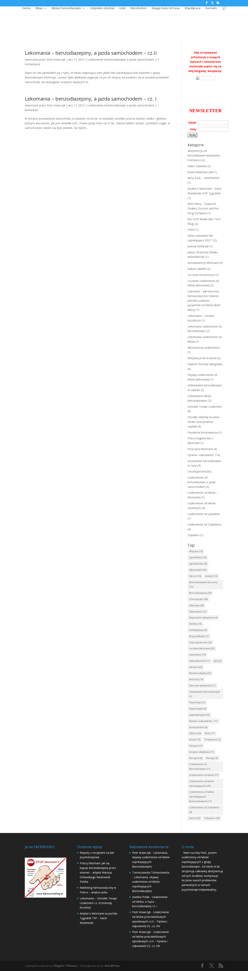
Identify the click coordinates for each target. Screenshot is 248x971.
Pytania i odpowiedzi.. (201, 455)
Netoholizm (139, 8)
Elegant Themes (65, 966)
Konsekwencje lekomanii (203, 263)
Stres (210, 733)
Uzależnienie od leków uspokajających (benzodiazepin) (201, 796)
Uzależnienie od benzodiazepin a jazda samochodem (121, 59)
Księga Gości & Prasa (166, 8)
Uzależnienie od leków (203, 775)
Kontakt (211, 8)
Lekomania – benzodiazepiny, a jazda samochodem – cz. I (91, 98)
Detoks (195, 623)
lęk (217, 661)
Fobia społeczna (200, 642)
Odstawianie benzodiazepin (204, 694)
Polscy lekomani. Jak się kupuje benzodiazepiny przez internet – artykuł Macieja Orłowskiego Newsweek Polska (98, 872)
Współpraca (193, 8)
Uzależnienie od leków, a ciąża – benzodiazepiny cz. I (150, 901)
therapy (212, 758)
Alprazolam (198, 569)
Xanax (194, 818)
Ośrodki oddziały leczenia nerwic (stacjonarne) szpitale (203, 421)
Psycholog (197, 702)
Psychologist (197, 708)
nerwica (195, 667)
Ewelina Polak (140, 897)
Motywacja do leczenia (202, 358)
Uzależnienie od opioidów (204, 514)
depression (197, 611)
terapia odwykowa (201, 752)
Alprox (195, 576)
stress (194, 739)
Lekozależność (199, 661)
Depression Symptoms (203, 617)
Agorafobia (197, 557)
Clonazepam (198, 599)
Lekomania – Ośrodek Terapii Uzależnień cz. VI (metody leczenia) (98, 902)
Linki (122, 8)
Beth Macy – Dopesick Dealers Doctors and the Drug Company (203, 208)
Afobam (196, 551)
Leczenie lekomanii (201, 648)
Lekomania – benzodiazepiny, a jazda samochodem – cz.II (91, 52)
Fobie (191, 229)
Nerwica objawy (200, 673)
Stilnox (195, 733)
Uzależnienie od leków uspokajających (201, 784)
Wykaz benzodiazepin (66, 8)
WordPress (112, 966)
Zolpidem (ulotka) (102, 8)
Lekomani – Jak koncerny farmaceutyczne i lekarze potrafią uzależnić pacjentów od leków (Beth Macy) (204, 300)
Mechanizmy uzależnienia (204, 347)
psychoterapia (199, 715)
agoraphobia (198, 563)
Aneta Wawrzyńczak (200, 172)
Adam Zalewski (197, 166)
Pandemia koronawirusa (203, 432)
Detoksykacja (198, 630)
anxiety (211, 576)
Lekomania (197, 654)
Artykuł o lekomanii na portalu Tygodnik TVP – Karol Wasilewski (98, 918)
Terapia (195, 745)
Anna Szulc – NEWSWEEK (203, 178)
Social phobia (198, 727)
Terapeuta (212, 739)
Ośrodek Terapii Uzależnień (205, 406)
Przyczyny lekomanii (200, 449)
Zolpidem (193, 535)
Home (26, 8)
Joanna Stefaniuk (198, 246)
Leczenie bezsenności (201, 275)
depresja (196, 605)
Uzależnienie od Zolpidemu (204, 524)
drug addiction (199, 636)
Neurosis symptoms (202, 685)
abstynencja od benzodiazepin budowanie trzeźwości (204, 155)
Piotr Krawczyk (56, 59)
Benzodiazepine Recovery (203, 585)
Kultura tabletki (197, 269)
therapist (195, 758)
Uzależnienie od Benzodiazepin (199, 766)
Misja (39, 8)
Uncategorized (197, 471)
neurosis (196, 679)
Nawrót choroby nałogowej (205, 364)
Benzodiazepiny (200, 593)
